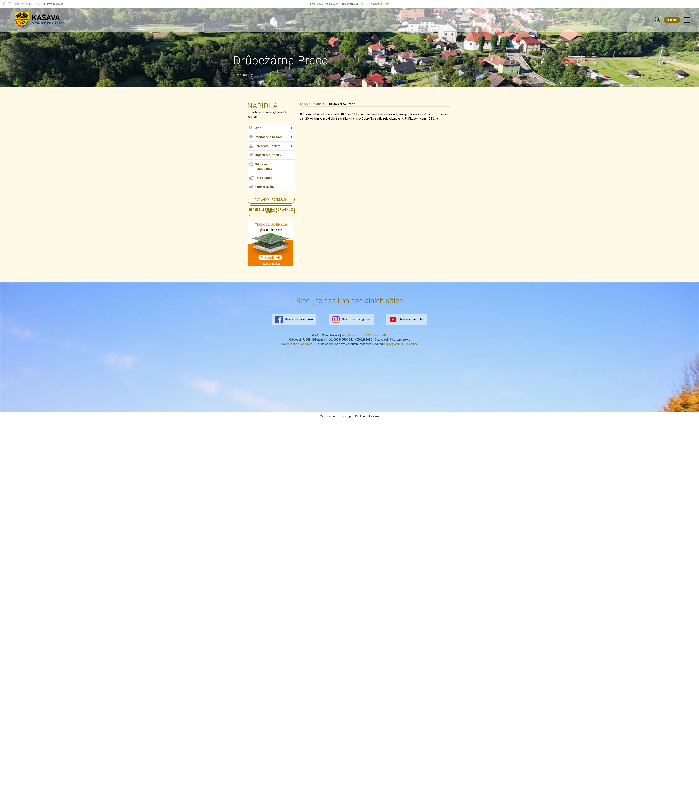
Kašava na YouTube (411, 319)
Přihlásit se (410, 344)
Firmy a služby (264, 186)
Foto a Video (263, 178)
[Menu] (687, 20)
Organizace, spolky (268, 155)
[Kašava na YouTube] (17, 4)
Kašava (305, 104)
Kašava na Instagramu (355, 319)
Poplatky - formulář (271, 199)
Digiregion (390, 344)
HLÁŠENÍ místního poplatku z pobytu (271, 211)
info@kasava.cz (352, 335)
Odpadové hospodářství (264, 166)
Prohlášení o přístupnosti (297, 344)
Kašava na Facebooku (299, 319)
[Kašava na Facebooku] (4, 4)
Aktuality (319, 104)
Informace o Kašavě (268, 137)
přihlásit (672, 20)
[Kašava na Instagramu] (9, 4)
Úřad (258, 128)
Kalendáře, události (268, 146)
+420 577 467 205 (376, 335)
